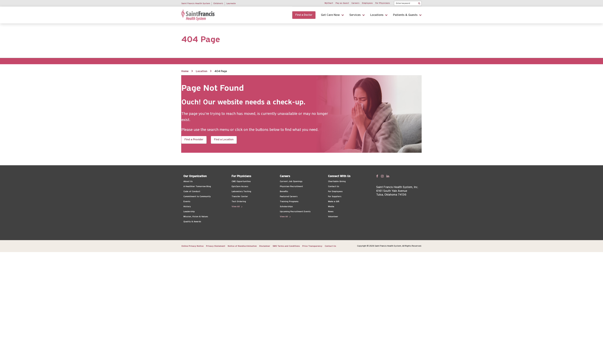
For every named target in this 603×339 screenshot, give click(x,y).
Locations (376, 15)
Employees (367, 3)
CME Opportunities (241, 181)
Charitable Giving (337, 181)
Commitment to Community (197, 196)
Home (185, 71)
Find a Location (224, 139)
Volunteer (333, 216)
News (331, 211)
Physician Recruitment (291, 186)
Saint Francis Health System (195, 3)
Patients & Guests (405, 15)
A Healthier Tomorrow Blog (197, 186)
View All (236, 206)
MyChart (329, 3)
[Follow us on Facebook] (377, 176)
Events (186, 201)
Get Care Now (330, 15)
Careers (355, 3)
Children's (218, 3)
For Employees (335, 191)
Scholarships (286, 206)
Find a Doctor (303, 15)
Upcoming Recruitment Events (295, 211)
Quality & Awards (192, 222)
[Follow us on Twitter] (382, 176)
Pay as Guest (342, 3)
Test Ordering (239, 201)
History (187, 206)
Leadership (189, 211)
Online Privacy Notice (192, 246)
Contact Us (333, 186)
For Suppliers (334, 196)
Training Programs (289, 201)
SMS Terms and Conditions (286, 246)
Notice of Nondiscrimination (242, 246)
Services (355, 15)
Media (331, 206)
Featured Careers (289, 196)
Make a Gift (333, 201)
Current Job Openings (291, 181)
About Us (188, 181)
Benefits (284, 191)
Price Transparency (312, 246)
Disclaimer (264, 246)
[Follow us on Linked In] (387, 176)
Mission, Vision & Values (195, 216)
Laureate (231, 3)
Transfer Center (240, 196)
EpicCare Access (240, 186)
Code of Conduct (191, 191)
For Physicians (382, 3)
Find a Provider (194, 139)
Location (201, 71)
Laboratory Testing (241, 191)
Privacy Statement (215, 246)
